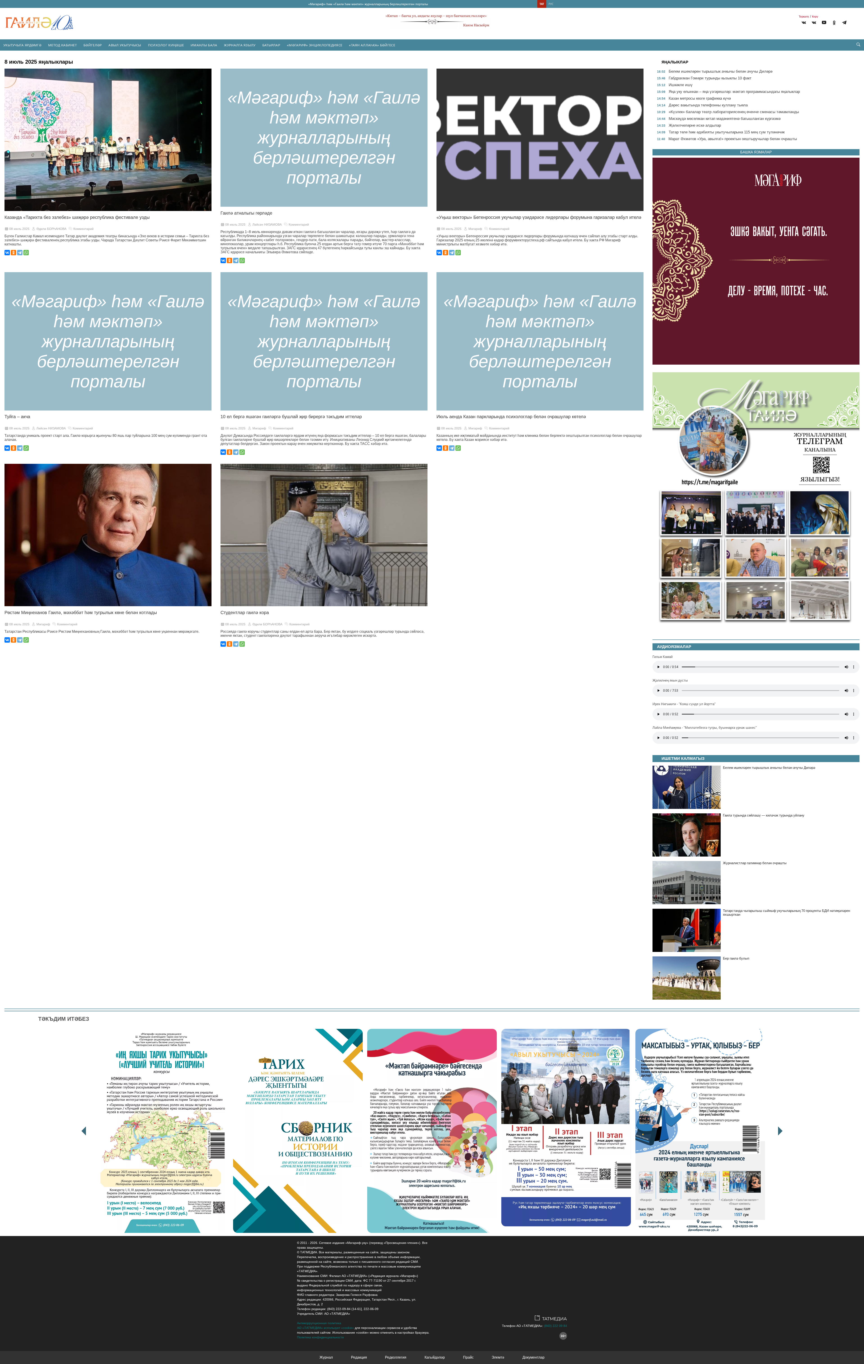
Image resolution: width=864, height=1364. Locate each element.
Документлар (533, 1357)
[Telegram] (844, 23)
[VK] (804, 23)
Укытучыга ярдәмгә (22, 45)
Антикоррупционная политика (319, 1323)
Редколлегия (395, 1357)
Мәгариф (475, 229)
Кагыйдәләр (435, 1357)
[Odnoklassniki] (834, 23)
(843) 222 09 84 (555, 1326)
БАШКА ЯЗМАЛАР (756, 152)
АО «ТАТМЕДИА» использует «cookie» (325, 1328)
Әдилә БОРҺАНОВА (51, 229)
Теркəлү (804, 16)
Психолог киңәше (166, 45)
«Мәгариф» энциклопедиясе (314, 45)
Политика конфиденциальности (320, 1337)
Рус (551, 4)
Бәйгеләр (92, 45)
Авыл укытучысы (124, 45)
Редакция (359, 1357)
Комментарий (83, 229)
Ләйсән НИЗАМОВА (267, 224)
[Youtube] (824, 23)
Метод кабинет (62, 45)
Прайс (468, 1357)
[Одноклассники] (13, 252)
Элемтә (498, 1357)
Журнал (326, 1357)
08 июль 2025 (19, 229)
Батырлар (271, 45)
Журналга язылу (239, 45)
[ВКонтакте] (7, 252)
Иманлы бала (204, 45)
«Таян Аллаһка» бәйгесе (372, 45)
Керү (815, 16)
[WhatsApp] (26, 252)
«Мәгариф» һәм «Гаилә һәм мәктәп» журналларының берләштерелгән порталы (368, 4)
